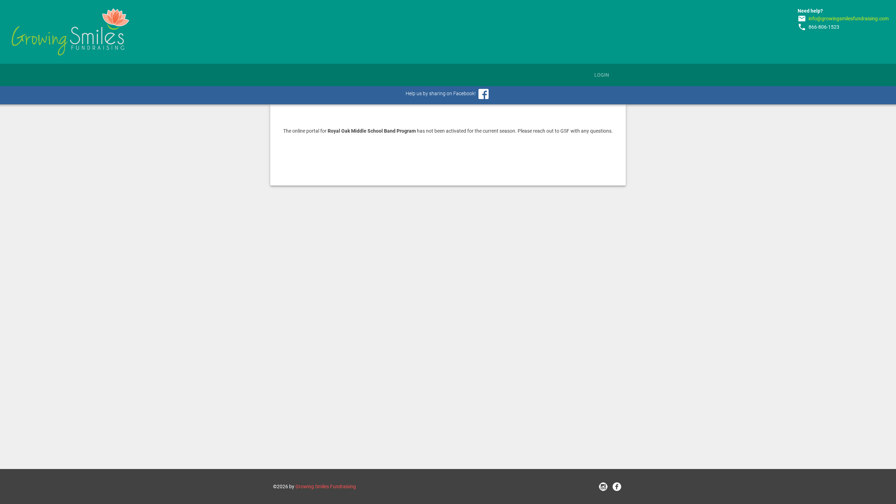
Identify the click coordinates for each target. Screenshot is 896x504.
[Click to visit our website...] (70, 31)
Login (601, 75)
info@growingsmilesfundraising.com (848, 18)
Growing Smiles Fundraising (325, 486)
